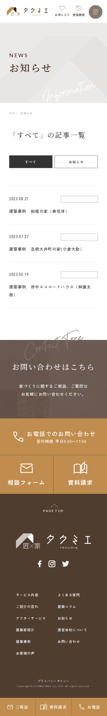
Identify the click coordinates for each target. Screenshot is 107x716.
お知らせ (76, 161)
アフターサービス (31, 618)
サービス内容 (27, 594)
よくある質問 (69, 594)
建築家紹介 (25, 629)
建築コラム (67, 606)
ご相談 (21, 707)
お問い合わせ (69, 641)
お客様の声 (25, 653)
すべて (31, 161)
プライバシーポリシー (53, 681)
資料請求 (57, 707)
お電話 (93, 707)
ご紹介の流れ (27, 606)
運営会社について (73, 629)
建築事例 (23, 641)
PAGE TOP (53, 511)
